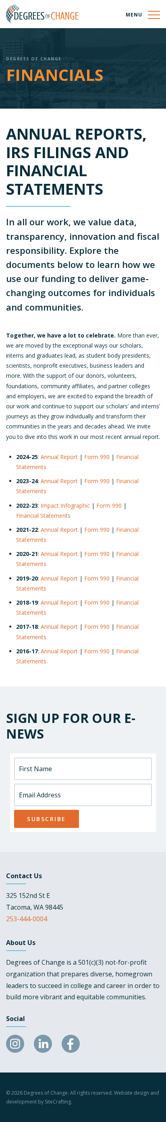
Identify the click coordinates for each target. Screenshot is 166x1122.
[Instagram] (15, 1044)
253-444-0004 (26, 918)
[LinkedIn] (43, 1044)
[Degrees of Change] (42, 14)
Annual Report (59, 457)
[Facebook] (71, 1044)
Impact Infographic (65, 505)
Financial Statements (43, 515)
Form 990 (97, 457)
